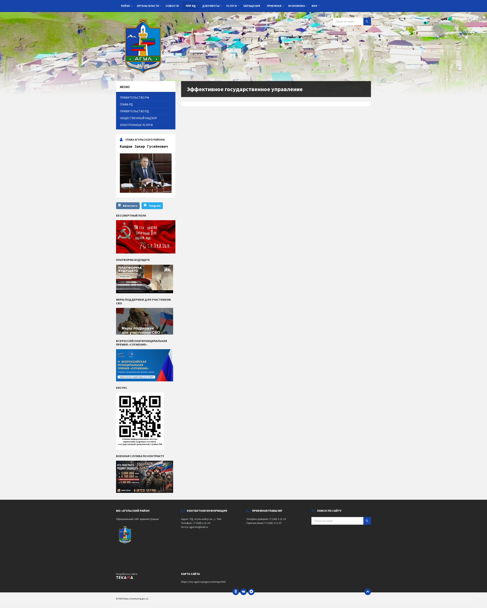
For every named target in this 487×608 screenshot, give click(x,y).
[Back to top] (367, 592)
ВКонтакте (130, 205)
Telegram (155, 205)
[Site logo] (144, 74)
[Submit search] (367, 21)
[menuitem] (125, 6)
